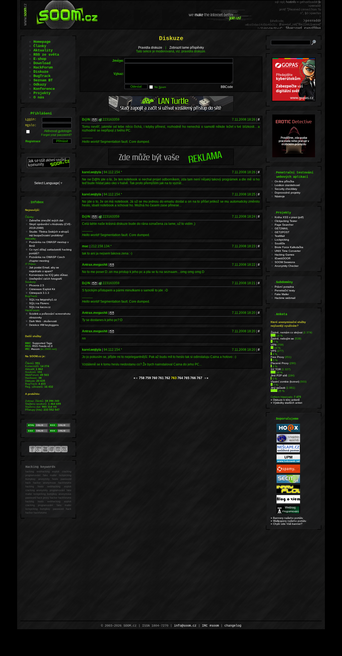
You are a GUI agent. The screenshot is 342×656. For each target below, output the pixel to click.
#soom (35, 349)
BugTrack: (31, 296)
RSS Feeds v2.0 (42, 346)
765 (186, 378)
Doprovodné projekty (287, 192)
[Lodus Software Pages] (288, 461)
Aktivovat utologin (58, 131)
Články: (29, 216)
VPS (273, 350)
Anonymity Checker (286, 265)
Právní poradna (284, 286)
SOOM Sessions (285, 262)
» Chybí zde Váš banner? (286, 523)
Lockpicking (282, 239)
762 (167, 378)
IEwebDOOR (282, 258)
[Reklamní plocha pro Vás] (171, 164)
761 (161, 378)
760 (154, 378)
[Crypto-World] (288, 441)
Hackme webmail (285, 297)
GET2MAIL (281, 228)
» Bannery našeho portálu (287, 517)
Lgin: (30, 119)
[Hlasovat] (273, 335)
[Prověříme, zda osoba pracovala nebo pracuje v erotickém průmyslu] (293, 156)
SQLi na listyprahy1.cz (43, 299)
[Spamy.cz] (288, 471)
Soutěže (280, 243)
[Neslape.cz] (288, 451)
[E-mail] (94, 119)
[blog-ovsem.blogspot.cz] (288, 502)
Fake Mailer (282, 294)
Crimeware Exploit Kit (42, 289)
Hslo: (30, 125)
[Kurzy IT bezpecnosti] (294, 100)
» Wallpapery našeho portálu (288, 520)
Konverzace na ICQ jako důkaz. (48, 274)
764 (180, 378)
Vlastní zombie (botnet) (285, 381)
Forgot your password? (56, 134)
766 (193, 378)
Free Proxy (277, 357)
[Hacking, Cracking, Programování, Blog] (288, 512)
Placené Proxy (280, 363)
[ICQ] (100, 119)
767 (199, 378)
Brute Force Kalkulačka (289, 247)
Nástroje (280, 196)
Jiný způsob (278, 387)
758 (142, 378)
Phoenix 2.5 (36, 285)
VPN (273, 344)
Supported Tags (42, 343)
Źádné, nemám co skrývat (286, 332)
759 (148, 378)
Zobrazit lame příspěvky (186, 47)
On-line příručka (284, 181)
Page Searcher (284, 224)
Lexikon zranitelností (287, 185)
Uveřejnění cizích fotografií (45, 278)
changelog (232, 626)
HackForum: (32, 310)
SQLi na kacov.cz (39, 307)
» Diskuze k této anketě (285, 399)
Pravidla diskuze (150, 47)
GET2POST (282, 232)
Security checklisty (286, 188)
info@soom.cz (185, 626)
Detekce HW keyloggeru (44, 324)
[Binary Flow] (288, 492)
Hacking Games (284, 254)
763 (174, 378)
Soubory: (30, 281)
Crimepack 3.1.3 (39, 292)
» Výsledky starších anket (286, 402)
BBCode (227, 87)
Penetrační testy (285, 290)
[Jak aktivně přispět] (48, 167)
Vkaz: (119, 74)
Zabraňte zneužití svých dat (46, 220)
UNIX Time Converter (288, 250)
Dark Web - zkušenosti (43, 321)
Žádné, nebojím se (282, 338)
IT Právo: (30, 264)
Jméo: (118, 61)
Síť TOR (276, 369)
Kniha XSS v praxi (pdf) (289, 217)
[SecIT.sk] (288, 482)
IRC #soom (210, 626)
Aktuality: (30, 238)
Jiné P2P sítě (279, 375)
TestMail (280, 235)
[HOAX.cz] (288, 431)
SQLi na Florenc (39, 303)
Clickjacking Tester (286, 220)
